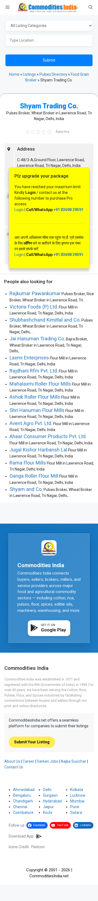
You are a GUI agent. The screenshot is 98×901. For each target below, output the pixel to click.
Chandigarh (23, 801)
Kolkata (76, 789)
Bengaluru (22, 795)
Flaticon (38, 847)
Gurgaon (50, 795)
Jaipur (48, 807)
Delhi (47, 789)
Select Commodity (49, 25)
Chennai (20, 807)
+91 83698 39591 (68, 209)
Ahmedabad (24, 789)
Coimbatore (23, 812)
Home (14, 74)
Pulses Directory (53, 74)
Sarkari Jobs (47, 761)
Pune (74, 807)
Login (19, 209)
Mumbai (77, 801)
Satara (76, 812)
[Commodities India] (48, 7)
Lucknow (77, 795)
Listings (29, 74)
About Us (12, 761)
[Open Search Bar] (90, 7)
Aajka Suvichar (73, 761)
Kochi (47, 812)
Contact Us (13, 767)
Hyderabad (52, 801)
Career (28, 761)
